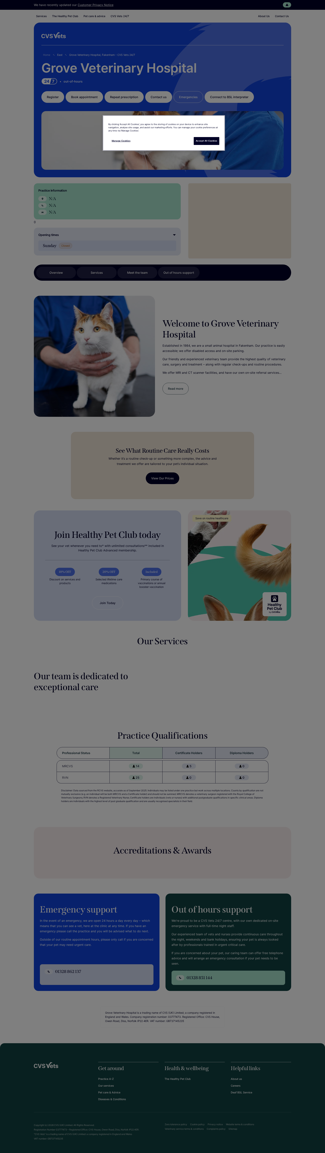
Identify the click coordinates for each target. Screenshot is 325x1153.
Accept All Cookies (206, 140)
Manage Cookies (121, 140)
